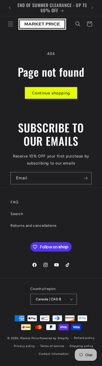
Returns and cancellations (33, 225)
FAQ (14, 202)
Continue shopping (51, 93)
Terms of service (52, 346)
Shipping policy (81, 346)
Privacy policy (24, 346)
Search (16, 214)
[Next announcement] (92, 8)
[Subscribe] (85, 178)
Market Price (29, 338)
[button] (10, 24)
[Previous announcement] (9, 8)
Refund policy (84, 338)
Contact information (53, 354)
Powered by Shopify (54, 338)
